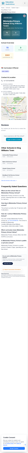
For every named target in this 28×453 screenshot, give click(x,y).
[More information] (11, 57)
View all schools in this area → (9, 180)
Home (2, 7)
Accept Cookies (14, 448)
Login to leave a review (14, 139)
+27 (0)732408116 (8, 80)
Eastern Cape (15, 7)
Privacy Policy (10, 443)
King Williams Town (6, 10)
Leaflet (11, 119)
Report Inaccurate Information (12, 269)
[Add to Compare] (24, 15)
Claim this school (8, 263)
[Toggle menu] (25, 3)
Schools (8, 7)
